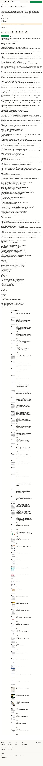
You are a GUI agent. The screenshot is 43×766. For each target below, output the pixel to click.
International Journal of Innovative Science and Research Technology (17, 16)
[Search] (16, 1)
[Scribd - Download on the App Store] (39, 745)
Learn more (12, 755)
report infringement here (21, 755)
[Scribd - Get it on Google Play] (39, 746)
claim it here (22, 24)
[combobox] (16, 2)
